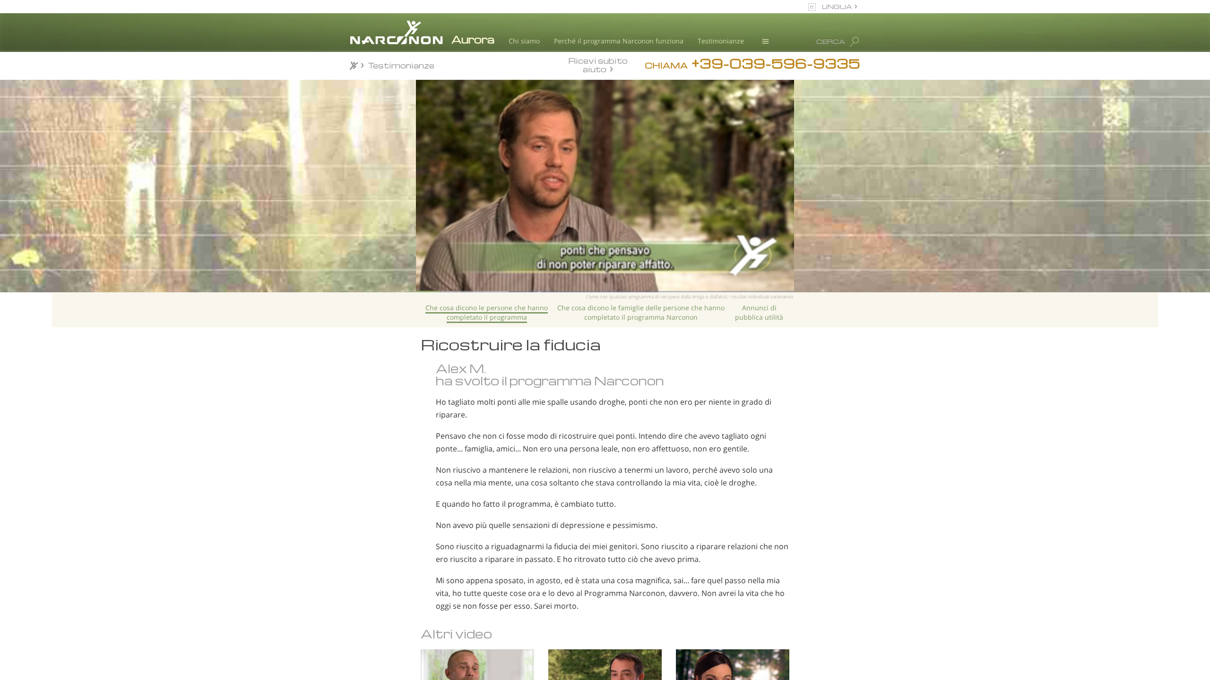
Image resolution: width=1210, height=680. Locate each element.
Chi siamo (524, 40)
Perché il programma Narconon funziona (618, 40)
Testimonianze (721, 40)
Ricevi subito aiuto (598, 65)
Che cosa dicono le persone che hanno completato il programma (486, 312)
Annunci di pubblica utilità (759, 312)
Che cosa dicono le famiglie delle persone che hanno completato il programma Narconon (641, 312)
